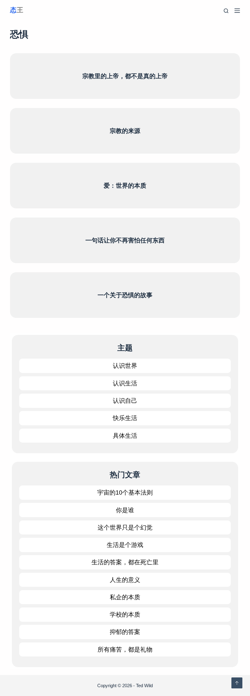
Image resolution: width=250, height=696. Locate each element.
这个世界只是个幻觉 (125, 527)
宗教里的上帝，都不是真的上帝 (125, 76)
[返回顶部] (236, 682)
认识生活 (125, 383)
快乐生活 (125, 418)
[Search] (226, 11)
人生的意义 (125, 579)
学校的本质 (125, 614)
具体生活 (125, 435)
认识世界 (125, 365)
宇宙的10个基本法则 (125, 492)
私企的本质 (125, 597)
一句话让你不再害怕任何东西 (125, 240)
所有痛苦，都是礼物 (125, 649)
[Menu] (237, 10)
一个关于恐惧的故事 (125, 295)
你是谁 (125, 510)
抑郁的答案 (125, 631)
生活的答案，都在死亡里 (125, 562)
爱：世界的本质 (125, 185)
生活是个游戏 (125, 544)
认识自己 (125, 400)
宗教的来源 (125, 130)
